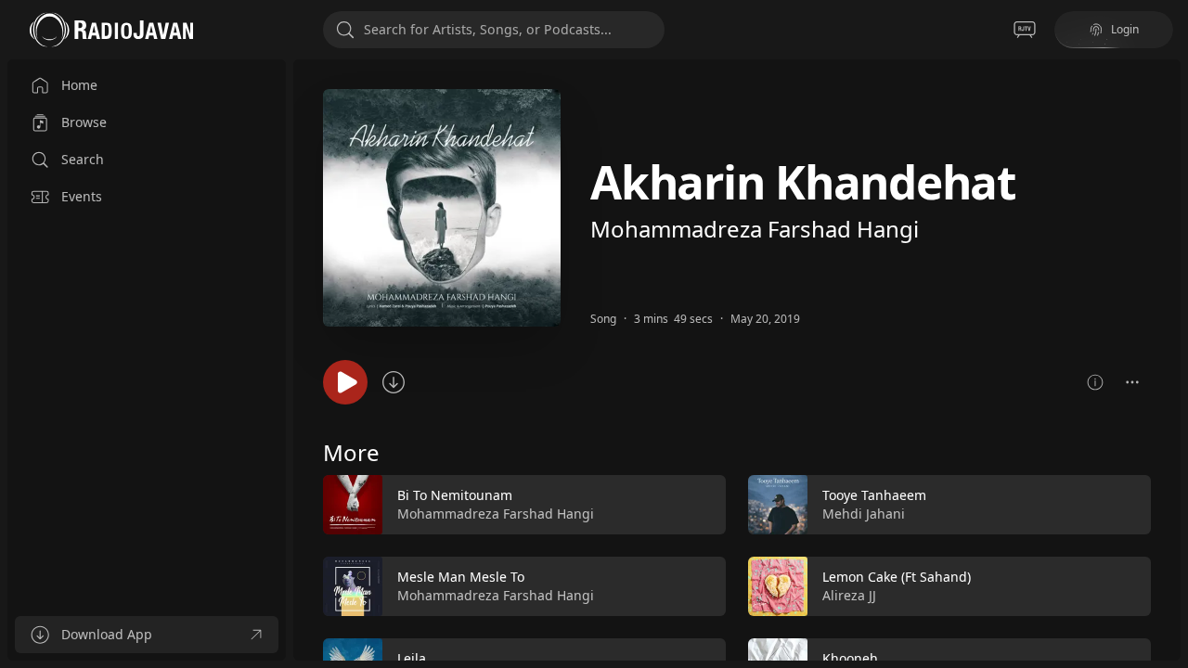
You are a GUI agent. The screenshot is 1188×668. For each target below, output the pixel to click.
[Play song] (345, 382)
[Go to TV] (1025, 30)
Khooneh (850, 658)
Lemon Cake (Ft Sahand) (896, 576)
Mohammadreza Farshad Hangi (754, 228)
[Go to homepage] (111, 29)
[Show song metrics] (1095, 382)
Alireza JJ (849, 595)
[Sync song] (393, 382)
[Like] (700, 506)
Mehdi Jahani (863, 513)
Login (1125, 29)
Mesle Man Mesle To (460, 576)
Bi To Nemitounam (454, 495)
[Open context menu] (1132, 382)
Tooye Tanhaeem (874, 495)
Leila (411, 658)
